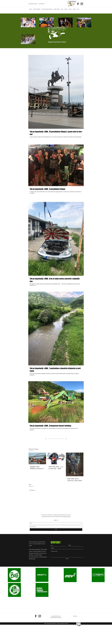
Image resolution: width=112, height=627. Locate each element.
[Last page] (66, 439)
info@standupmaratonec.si (56, 617)
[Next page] (63, 439)
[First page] (46, 439)
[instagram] (81, 3)
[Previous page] (49, 439)
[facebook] (78, 3)
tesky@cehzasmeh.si (33, 3)
